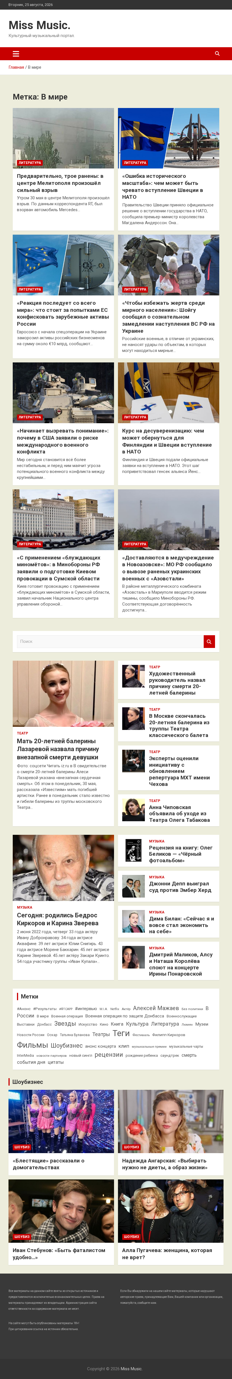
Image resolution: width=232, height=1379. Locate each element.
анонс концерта (100, 1046)
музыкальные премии (149, 1047)
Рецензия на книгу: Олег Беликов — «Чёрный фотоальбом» (181, 854)
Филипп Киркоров (168, 1034)
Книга (117, 1024)
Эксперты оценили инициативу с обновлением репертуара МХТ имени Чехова (179, 771)
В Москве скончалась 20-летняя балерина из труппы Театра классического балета (179, 725)
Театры (101, 1034)
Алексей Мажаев (156, 1008)
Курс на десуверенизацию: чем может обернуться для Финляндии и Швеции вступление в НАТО (167, 441)
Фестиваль (141, 1035)
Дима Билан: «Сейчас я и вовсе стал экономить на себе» (181, 925)
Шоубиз (21, 1147)
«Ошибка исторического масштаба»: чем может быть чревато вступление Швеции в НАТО (162, 186)
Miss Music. (39, 25)
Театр (22, 733)
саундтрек (169, 1055)
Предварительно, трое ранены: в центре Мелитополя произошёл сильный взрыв (60, 183)
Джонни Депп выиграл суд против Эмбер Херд (180, 886)
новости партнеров (51, 1056)
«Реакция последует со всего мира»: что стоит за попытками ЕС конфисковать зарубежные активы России (63, 313)
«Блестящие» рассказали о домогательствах (48, 1164)
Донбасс (44, 1024)
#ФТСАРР (65, 1009)
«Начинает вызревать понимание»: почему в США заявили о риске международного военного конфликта (63, 441)
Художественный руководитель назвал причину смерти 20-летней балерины (177, 683)
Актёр (126, 1009)
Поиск (209, 641)
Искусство (88, 1024)
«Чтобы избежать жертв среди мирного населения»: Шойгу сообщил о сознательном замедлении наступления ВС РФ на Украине (168, 317)
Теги (121, 1033)
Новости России (30, 1035)
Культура (137, 1024)
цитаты (56, 1062)
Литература (30, 163)
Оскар (52, 1035)
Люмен (187, 1024)
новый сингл (80, 1055)
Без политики (192, 1009)
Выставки (26, 1024)
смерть (189, 1055)
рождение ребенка (142, 1055)
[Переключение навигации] (15, 53)
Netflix (114, 1009)
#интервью (86, 1008)
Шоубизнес (67, 1045)
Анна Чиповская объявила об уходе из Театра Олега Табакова (179, 813)
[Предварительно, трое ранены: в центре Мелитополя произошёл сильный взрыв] (63, 138)
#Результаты (45, 1008)
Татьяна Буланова (75, 1035)
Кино (104, 1024)
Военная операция (67, 1016)
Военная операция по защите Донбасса (124, 1016)
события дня (31, 1062)
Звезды (65, 1023)
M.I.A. (104, 1009)
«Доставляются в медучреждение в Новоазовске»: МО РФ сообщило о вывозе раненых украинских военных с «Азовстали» (168, 568)
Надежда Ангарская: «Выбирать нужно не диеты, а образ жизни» (165, 1164)
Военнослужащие (182, 1016)
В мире (43, 1016)
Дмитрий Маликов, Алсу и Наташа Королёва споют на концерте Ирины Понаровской (181, 964)
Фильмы (32, 1045)
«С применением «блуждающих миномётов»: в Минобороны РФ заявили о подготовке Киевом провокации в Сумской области (58, 568)
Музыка (24, 907)
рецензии (109, 1054)
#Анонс (24, 1008)
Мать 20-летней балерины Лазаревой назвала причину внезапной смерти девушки (58, 749)
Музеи (201, 1024)
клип (124, 1046)
